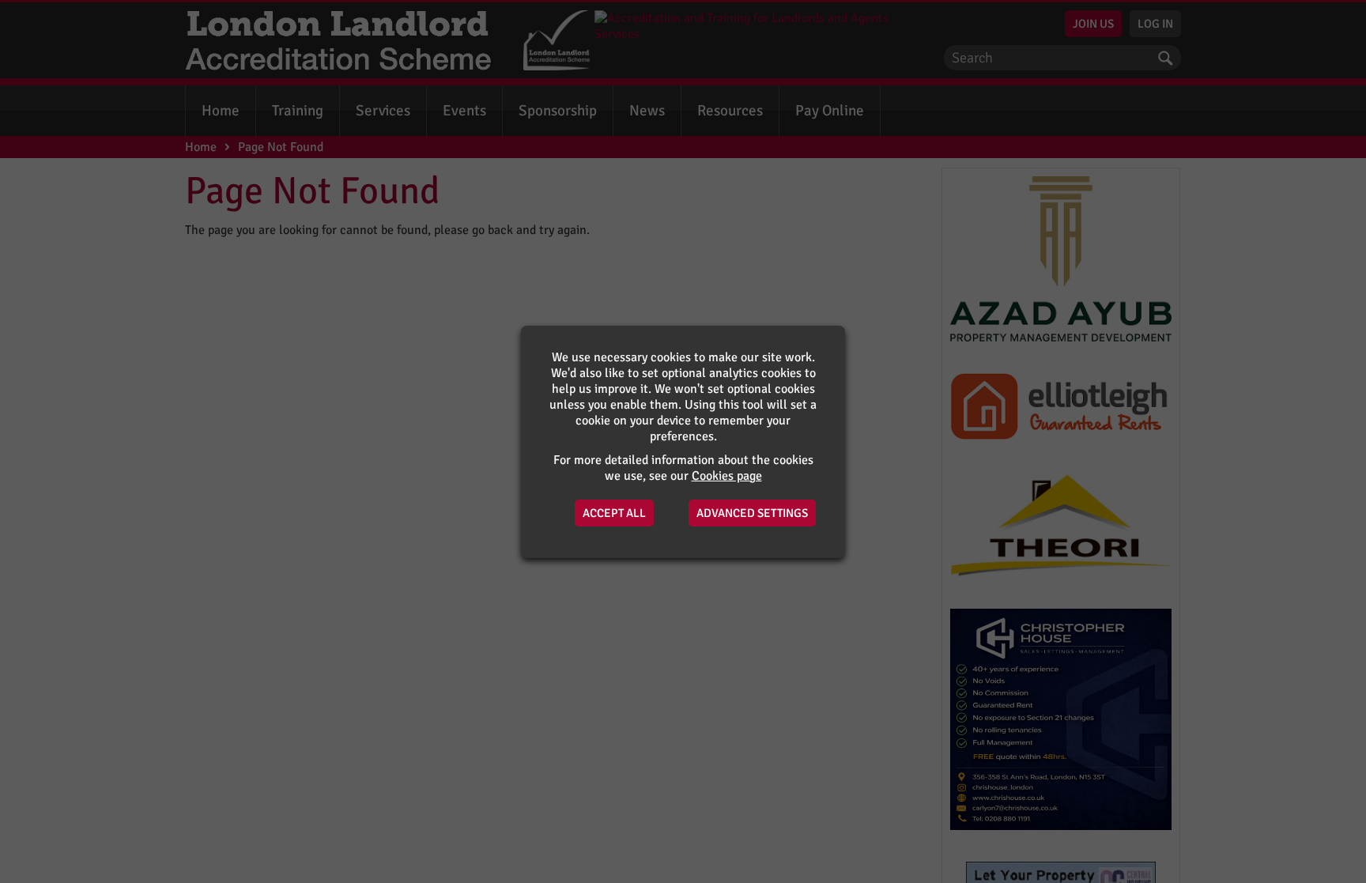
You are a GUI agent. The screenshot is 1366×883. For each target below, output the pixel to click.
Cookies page (727, 476)
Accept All (614, 513)
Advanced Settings (752, 513)
